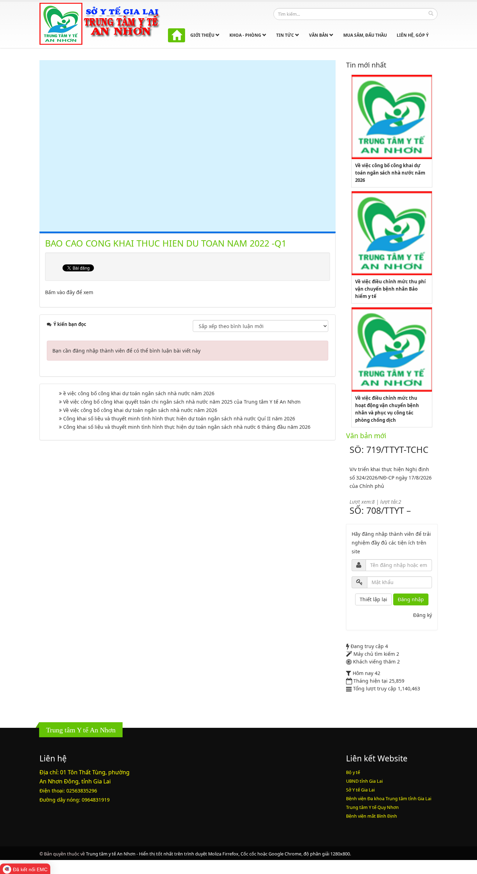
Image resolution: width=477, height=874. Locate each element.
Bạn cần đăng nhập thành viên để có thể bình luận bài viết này (126, 350)
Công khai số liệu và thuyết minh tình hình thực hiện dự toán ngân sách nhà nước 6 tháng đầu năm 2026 (186, 427)
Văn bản (319, 35)
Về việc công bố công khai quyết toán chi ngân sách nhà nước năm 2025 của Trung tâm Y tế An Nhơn (182, 401)
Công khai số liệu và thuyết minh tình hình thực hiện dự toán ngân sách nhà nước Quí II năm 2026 (179, 418)
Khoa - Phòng (245, 35)
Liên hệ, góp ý (412, 35)
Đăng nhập (411, 599)
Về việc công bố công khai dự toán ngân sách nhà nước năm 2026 (140, 410)
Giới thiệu (202, 35)
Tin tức (285, 35)
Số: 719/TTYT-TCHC (389, 449)
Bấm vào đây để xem (69, 292)
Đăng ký (422, 615)
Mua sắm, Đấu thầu (365, 35)
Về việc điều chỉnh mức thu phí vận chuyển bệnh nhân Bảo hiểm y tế (390, 288)
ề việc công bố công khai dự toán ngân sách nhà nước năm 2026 (138, 393)
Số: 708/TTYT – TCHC (380, 514)
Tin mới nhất (366, 65)
